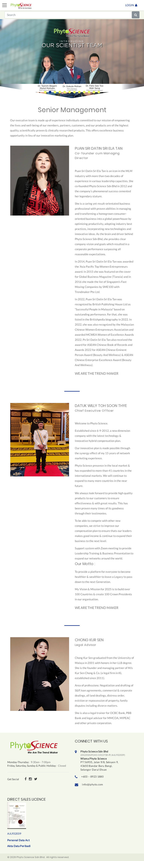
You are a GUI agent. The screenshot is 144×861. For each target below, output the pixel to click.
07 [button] (74, 92)
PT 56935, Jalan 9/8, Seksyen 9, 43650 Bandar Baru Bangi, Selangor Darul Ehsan (102, 760)
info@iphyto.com (92, 784)
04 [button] (59, 92)
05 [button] (64, 92)
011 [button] (94, 92)
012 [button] (99, 92)
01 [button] (45, 92)
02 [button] (50, 92)
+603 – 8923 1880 (92, 776)
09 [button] (84, 92)
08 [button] (79, 92)
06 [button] (69, 92)
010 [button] (89, 92)
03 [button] (55, 92)
